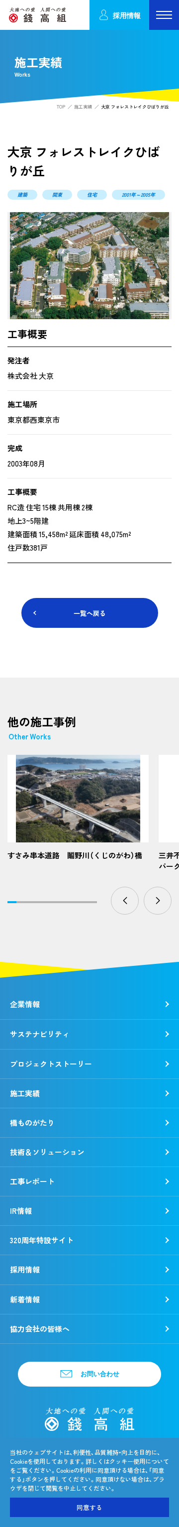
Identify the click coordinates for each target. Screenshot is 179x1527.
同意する (89, 1507)
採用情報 (127, 15)
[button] (125, 901)
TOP (61, 107)
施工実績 (83, 107)
